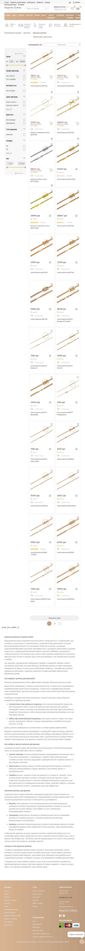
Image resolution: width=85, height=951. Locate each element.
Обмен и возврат (38, 903)
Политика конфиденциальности (42, 937)
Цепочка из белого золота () (39, 180)
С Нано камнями (78, 16)
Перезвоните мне (60, 9)
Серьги (14, 15)
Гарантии (35, 900)
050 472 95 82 (63, 891)
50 (7, 149)
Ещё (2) (9, 109)
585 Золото (10, 76)
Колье (43, 15)
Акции (47, 2)
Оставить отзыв (65, 82)
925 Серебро (11, 79)
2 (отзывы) (69, 222)
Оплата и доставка (18, 2)
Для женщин (10, 120)
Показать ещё (54, 618)
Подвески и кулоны (10, 900)
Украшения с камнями (70, 16)
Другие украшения (51, 16)
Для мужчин (10, 123)
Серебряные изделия (11, 909)
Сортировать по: (35, 44)
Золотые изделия (9, 913)
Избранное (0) (37, 924)
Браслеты (29, 15)
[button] (82, 941)
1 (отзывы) (42, 82)
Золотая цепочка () (39, 86)
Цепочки (21, 15)
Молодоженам (10, 4)
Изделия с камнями (10, 919)
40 (7, 146)
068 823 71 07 (63, 893)
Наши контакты (37, 894)
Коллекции (60, 15)
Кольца (7, 15)
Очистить (20, 53)
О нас (6, 2)
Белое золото (11, 102)
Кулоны (37, 15)
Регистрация (36, 927)
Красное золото (12, 105)
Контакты (31, 2)
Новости (40, 2)
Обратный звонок (38, 930)
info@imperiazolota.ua (66, 907)
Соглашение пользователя (41, 934)
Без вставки (10, 90)
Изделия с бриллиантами (12, 916)
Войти (77, 2)
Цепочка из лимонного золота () (40, 133)
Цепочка (9, 134)
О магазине (36, 897)
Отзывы (21, 4)
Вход (34, 921)
